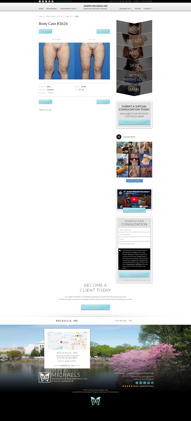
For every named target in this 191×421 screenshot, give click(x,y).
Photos (138, 8)
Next (103, 31)
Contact (147, 8)
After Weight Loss (68, 8)
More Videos (134, 210)
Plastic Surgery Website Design (127, 373)
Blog (106, 390)
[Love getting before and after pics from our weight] (134, 148)
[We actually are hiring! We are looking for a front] (122, 148)
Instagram (49, 1)
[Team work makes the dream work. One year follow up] (146, 171)
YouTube (53, 1)
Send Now (134, 275)
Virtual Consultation (64, 1)
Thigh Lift (68, 16)
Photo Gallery (51, 16)
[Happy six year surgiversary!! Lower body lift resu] (134, 171)
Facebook (40, 1)
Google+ (46, 1)
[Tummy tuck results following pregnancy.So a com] (134, 160)
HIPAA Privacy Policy (88, 390)
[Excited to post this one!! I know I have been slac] (146, 148)
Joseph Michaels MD (96, 6)
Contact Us (96, 307)
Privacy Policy (130, 264)
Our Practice (125, 8)
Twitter (43, 1)
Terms (144, 280)
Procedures (51, 8)
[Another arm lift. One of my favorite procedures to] (122, 171)
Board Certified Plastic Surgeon (95, 8)
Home (41, 8)
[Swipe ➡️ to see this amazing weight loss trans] (146, 160)
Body (60, 16)
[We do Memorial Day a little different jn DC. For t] (122, 160)
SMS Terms (139, 264)
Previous (45, 31)
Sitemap (97, 390)
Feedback (101, 390)
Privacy (139, 280)
